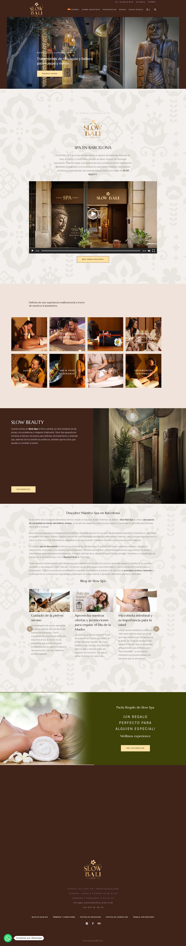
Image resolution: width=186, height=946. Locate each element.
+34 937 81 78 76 (93, 907)
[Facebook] (92, 923)
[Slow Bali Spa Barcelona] (93, 869)
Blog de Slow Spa (93, 581)
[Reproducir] (32, 250)
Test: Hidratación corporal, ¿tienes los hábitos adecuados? (133, 620)
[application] (93, 217)
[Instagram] (86, 923)
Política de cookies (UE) (117, 917)
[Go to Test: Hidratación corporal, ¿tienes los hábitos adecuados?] (136, 600)
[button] (93, 213)
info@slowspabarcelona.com (93, 903)
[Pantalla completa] (153, 250)
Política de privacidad (90, 917)
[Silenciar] (149, 250)
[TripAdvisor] (98, 923)
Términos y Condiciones (64, 917)
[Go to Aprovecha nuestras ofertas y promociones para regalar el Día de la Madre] (49, 600)
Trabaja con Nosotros (143, 917)
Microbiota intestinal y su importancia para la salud (92, 620)
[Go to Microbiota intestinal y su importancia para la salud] (93, 600)
